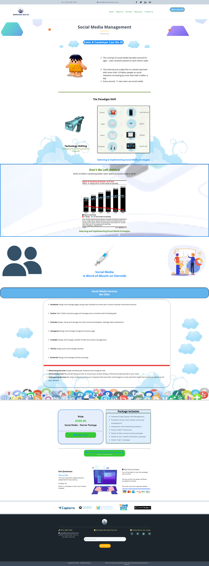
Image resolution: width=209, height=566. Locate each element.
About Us (119, 12)
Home (111, 12)
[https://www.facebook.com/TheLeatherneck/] (136, 2)
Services (129, 12)
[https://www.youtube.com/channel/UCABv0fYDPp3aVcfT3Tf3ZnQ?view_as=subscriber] (150, 2)
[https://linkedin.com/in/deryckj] (145, 2)
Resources (138, 12)
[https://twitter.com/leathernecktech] (141, 2)
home (102, 34)
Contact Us (149, 12)
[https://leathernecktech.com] (21, 11)
